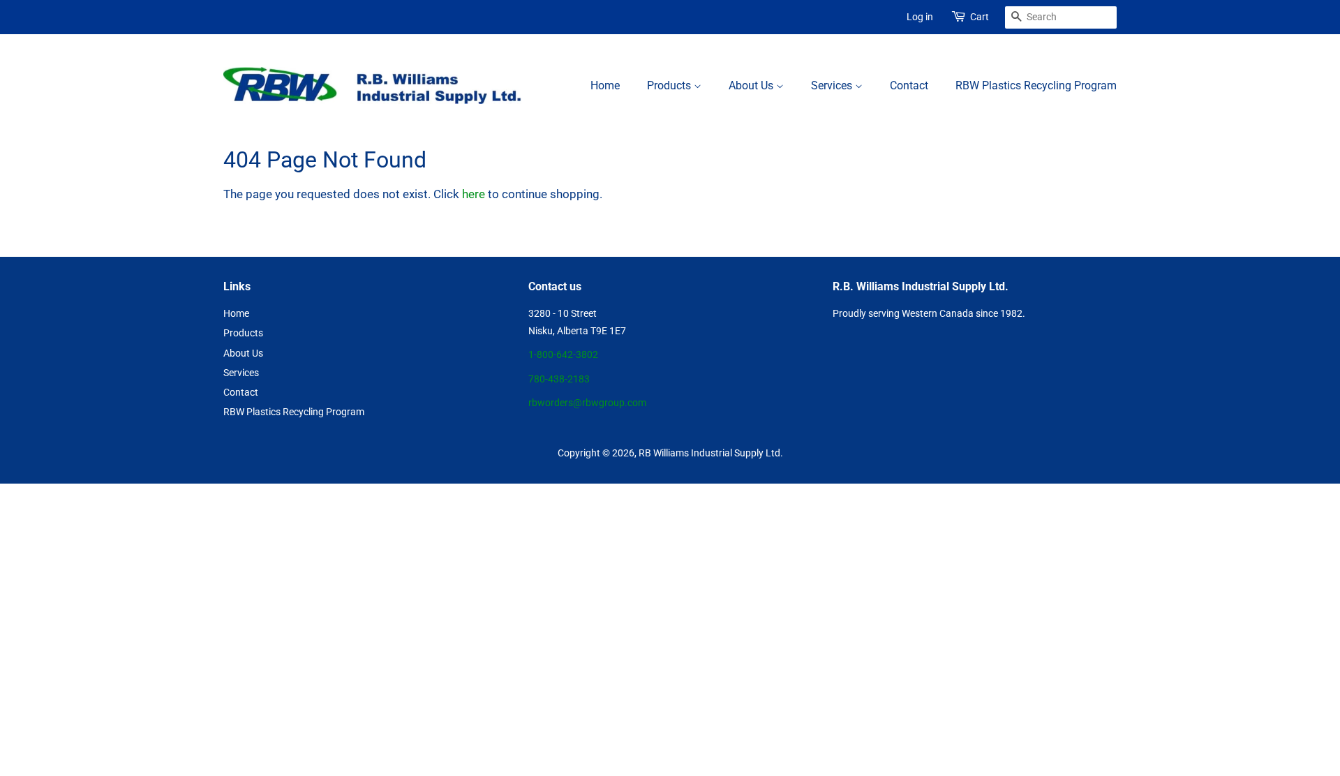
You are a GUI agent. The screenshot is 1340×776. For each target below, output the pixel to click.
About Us (752, 85)
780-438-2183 (559, 379)
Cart (979, 16)
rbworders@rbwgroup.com (587, 403)
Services (833, 85)
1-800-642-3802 (563, 355)
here (473, 194)
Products (670, 85)
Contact (909, 85)
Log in (920, 16)
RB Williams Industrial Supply (701, 453)
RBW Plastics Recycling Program (1036, 85)
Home (605, 85)
